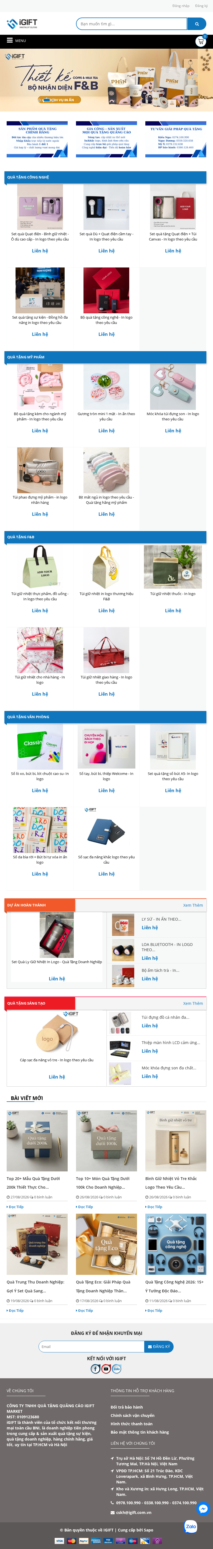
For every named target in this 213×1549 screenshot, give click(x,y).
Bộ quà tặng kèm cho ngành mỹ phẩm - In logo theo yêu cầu (40, 416)
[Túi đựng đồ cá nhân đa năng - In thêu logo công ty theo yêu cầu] (120, 1022)
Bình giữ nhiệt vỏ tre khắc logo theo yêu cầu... (171, 1183)
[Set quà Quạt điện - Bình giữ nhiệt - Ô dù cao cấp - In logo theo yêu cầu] (40, 207)
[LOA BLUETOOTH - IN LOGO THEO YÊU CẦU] (123, 949)
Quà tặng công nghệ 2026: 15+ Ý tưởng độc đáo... (174, 1286)
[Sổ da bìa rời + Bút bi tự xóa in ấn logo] (40, 830)
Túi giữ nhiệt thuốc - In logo (173, 593)
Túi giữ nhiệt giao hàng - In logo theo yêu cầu (106, 680)
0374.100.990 (184, 1502)
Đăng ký (201, 5)
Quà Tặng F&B (20, 536)
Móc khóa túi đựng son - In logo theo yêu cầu (173, 416)
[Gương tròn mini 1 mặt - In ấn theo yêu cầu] (107, 387)
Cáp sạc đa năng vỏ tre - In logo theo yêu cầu (56, 1059)
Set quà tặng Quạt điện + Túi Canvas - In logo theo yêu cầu (173, 236)
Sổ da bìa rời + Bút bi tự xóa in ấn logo (40, 859)
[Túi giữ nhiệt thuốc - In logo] (173, 567)
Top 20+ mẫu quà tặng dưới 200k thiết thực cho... (33, 1183)
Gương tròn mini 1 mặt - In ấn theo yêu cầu (106, 416)
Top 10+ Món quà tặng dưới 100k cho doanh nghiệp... (103, 1183)
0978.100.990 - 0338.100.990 (142, 1502)
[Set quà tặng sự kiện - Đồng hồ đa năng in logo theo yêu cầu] (40, 290)
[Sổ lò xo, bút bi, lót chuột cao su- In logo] (40, 747)
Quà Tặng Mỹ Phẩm (25, 357)
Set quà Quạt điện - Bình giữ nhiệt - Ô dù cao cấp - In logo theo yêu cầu (40, 236)
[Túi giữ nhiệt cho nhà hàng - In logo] (40, 650)
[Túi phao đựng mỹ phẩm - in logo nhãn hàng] (40, 470)
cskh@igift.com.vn (133, 1512)
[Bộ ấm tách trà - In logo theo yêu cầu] (123, 975)
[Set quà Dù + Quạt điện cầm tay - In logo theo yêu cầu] (107, 207)
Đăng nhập (181, 5)
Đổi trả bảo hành (127, 1407)
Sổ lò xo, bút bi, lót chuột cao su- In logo (40, 776)
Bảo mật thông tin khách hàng (140, 1432)
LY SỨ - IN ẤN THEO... (161, 919)
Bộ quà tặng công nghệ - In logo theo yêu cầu (106, 320)
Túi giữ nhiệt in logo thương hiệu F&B (106, 596)
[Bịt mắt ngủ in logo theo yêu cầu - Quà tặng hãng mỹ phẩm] (107, 470)
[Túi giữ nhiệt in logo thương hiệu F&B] (107, 567)
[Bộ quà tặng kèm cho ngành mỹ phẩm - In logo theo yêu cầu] (40, 387)
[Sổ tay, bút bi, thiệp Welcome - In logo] (107, 747)
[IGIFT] (22, 23)
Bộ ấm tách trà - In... (160, 970)
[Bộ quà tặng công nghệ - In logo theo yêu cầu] (107, 290)
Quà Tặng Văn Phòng (28, 716)
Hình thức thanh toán (132, 1423)
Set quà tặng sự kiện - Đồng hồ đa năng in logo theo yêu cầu (40, 320)
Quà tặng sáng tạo (26, 1003)
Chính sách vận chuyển (132, 1415)
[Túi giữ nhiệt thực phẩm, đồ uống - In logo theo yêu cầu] (40, 567)
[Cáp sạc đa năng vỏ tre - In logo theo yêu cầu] (56, 1033)
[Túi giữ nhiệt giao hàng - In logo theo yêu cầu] (107, 650)
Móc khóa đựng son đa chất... (169, 1067)
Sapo (148, 1530)
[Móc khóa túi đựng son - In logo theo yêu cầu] (173, 387)
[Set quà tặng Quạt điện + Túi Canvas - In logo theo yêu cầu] (173, 207)
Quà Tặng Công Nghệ (28, 177)
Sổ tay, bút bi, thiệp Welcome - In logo (106, 776)
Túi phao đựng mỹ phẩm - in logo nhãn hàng (40, 500)
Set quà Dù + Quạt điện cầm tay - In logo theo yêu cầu (106, 236)
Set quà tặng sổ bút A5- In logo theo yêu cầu (173, 776)
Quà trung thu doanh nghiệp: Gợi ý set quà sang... (35, 1286)
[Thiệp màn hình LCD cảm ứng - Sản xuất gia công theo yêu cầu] (120, 1047)
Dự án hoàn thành (26, 905)
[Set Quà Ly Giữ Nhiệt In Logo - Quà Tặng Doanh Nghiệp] (56, 935)
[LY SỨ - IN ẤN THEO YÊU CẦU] (123, 924)
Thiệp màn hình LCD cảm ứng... (171, 1042)
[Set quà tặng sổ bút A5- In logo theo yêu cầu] (173, 747)
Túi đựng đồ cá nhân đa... (165, 1017)
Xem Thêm (193, 905)
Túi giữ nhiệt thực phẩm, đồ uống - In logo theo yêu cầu (40, 596)
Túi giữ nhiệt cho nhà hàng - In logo (40, 680)
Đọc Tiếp (16, 1206)
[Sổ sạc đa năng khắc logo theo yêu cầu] (107, 830)
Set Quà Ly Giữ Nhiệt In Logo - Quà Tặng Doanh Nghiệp (57, 961)
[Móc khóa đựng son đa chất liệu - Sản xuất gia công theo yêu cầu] (120, 1073)
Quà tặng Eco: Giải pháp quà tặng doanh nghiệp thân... (103, 1286)
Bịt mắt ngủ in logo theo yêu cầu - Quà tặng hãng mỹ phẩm (106, 500)
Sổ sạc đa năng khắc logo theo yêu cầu (106, 859)
